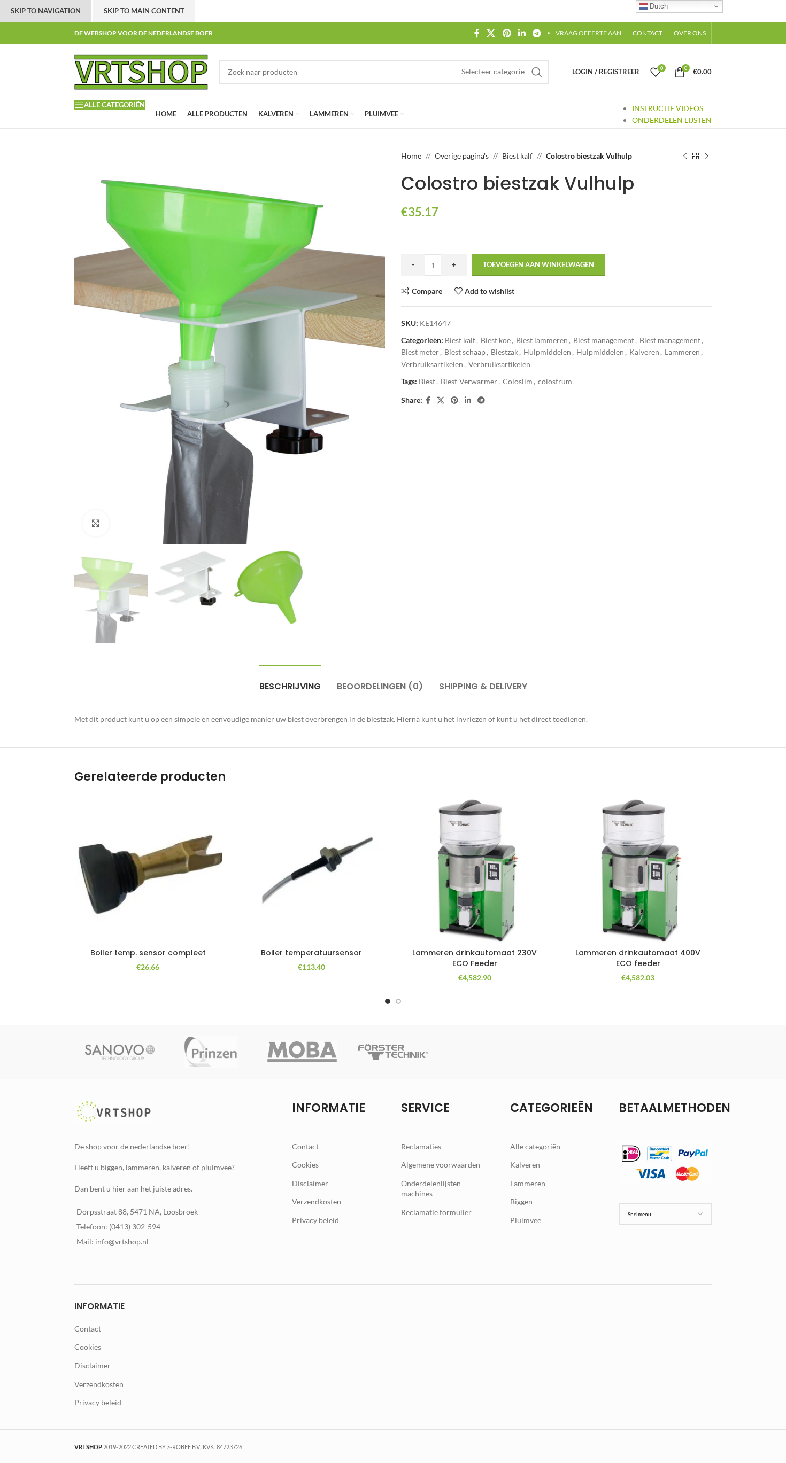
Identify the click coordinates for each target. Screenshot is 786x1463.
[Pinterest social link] (506, 33)
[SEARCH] (537, 72)
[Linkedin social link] (521, 33)
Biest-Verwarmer (469, 381)
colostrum (555, 381)
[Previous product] (685, 156)
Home (411, 155)
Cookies (305, 1164)
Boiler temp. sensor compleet (148, 952)
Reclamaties (421, 1146)
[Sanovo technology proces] (119, 1052)
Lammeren (682, 351)
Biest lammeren (542, 340)
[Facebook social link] (477, 33)
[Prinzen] (210, 1052)
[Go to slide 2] (398, 1001)
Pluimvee (525, 1220)
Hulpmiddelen (547, 351)
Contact (305, 1146)
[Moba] (302, 1052)
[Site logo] (141, 70)
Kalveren (644, 351)
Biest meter (420, 351)
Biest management (603, 340)
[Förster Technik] (393, 1052)
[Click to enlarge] (95, 523)
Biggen (521, 1201)
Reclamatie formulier (436, 1212)
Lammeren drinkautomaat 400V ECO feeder (637, 958)
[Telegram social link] (537, 33)
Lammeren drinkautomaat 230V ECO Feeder (474, 958)
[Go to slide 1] (387, 1001)
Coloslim (518, 381)
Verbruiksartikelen (432, 364)
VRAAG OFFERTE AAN (588, 33)
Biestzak (504, 351)
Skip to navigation (46, 10)
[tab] (290, 681)
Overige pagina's (462, 155)
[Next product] (706, 156)
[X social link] (491, 33)
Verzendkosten (316, 1201)
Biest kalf (517, 155)
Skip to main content (144, 10)
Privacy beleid (315, 1220)
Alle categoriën (535, 1146)
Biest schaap (465, 351)
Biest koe (496, 340)
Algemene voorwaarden (440, 1164)
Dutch (658, 6)
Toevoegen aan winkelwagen (538, 264)
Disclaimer (310, 1183)
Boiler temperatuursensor (311, 952)
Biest (427, 381)
